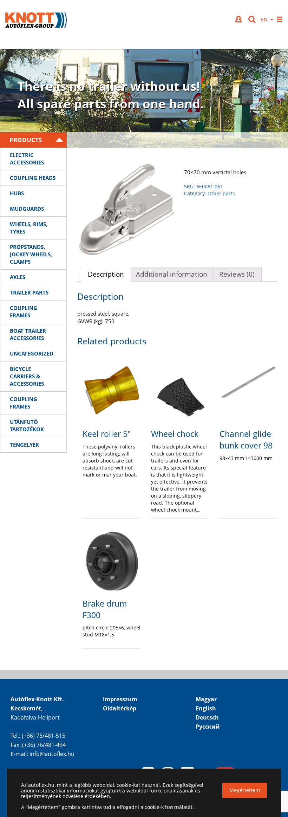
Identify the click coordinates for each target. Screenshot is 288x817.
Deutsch (207, 717)
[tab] (106, 274)
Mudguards (27, 208)
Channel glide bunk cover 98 (246, 439)
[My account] (239, 19)
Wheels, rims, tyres (28, 228)
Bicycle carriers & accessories (27, 376)
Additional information (171, 274)
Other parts (221, 193)
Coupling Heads (32, 177)
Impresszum (120, 699)
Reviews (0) (237, 274)
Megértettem (244, 790)
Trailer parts (29, 292)
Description (106, 274)
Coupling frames (23, 311)
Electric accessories (27, 158)
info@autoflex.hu (52, 754)
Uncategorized (31, 353)
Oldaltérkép (119, 708)
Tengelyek (24, 444)
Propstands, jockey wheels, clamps (31, 254)
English (206, 708)
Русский (208, 726)
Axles (17, 277)
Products (25, 140)
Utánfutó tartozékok (27, 425)
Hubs (17, 193)
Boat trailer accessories (28, 334)
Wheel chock (174, 433)
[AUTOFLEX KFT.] (36, 21)
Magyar (206, 699)
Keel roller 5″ (107, 433)
